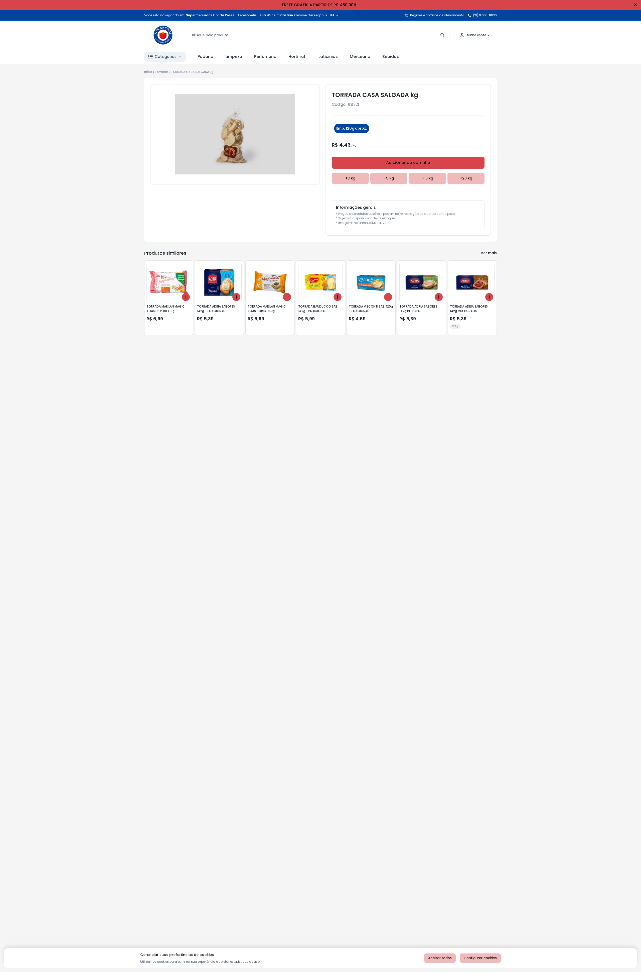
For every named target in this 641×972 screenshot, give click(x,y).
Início (148, 72)
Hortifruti (297, 56)
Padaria (205, 56)
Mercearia (360, 56)
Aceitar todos (440, 957)
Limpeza (233, 56)
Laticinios (328, 56)
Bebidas (390, 56)
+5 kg (389, 178)
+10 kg (427, 178)
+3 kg (350, 178)
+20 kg (466, 178)
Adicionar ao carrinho (408, 162)
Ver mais (489, 252)
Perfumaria (265, 56)
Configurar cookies (480, 957)
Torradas (162, 72)
